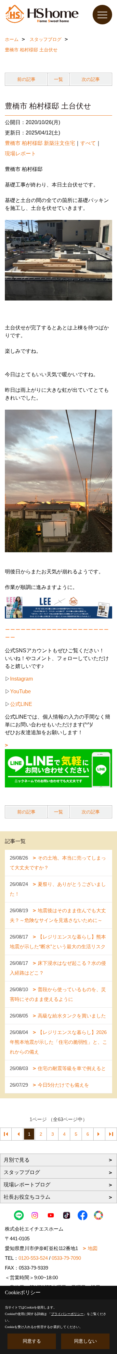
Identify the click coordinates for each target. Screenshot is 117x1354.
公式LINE (21, 704)
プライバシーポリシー (67, 1314)
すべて (88, 143)
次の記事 (91, 79)
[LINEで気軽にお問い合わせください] (58, 764)
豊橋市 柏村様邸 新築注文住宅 (40, 143)
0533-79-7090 (66, 1258)
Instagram (21, 679)
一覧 (58, 79)
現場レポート (20, 153)
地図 (93, 1248)
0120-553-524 (33, 1258)
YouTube (20, 691)
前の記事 (26, 79)
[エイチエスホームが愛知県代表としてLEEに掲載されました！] (58, 607)
